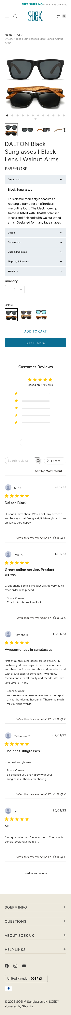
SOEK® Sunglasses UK (32, 1001)
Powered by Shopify (19, 1006)
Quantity (11, 281)
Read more (36, 683)
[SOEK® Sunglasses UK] (35, 16)
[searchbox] (20, 460)
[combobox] (50, 471)
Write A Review (36, 442)
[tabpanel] (35, 206)
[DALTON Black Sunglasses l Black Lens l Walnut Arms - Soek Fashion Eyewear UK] (35, 80)
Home (8, 34)
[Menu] (7, 16)
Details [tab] (11, 232)
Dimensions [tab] (14, 242)
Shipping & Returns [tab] (18, 261)
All (18, 34)
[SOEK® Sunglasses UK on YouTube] (26, 966)
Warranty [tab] (13, 271)
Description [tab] (14, 179)
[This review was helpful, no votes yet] (54, 538)
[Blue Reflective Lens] (41, 314)
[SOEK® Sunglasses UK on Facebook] (9, 966)
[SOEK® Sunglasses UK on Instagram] (17, 966)
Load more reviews (36, 873)
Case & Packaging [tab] (17, 252)
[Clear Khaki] (26, 314)
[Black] (11, 314)
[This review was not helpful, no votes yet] (62, 538)
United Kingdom (24, 978)
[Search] (15, 16)
